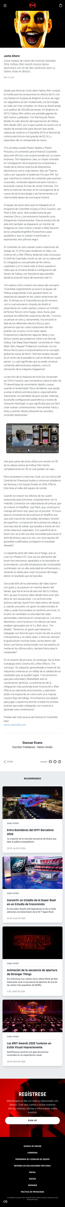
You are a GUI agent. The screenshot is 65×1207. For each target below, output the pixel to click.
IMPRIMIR (32, 1185)
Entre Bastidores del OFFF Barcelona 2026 (30, 832)
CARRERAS (32, 1152)
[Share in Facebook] (50, 761)
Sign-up (32, 1120)
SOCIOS (32, 1178)
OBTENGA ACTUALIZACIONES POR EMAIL (32, 1165)
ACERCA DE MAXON (32, 1146)
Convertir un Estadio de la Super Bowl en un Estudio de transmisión (31, 902)
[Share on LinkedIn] (59, 761)
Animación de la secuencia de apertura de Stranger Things (32, 972)
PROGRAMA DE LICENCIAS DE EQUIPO (32, 1159)
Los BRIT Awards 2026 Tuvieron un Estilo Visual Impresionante (29, 1045)
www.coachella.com (15, 724)
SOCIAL (32, 1172)
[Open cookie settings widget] (5, 1201)
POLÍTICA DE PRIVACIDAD (32, 1191)
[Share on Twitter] (55, 761)
